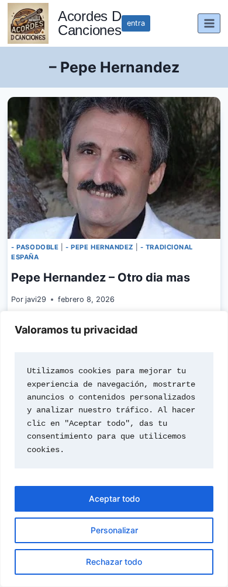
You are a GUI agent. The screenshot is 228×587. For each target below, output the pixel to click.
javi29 (35, 299)
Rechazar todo (114, 562)
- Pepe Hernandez (99, 247)
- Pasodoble (34, 247)
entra (136, 23)
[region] (114, 449)
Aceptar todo (114, 498)
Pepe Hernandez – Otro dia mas (100, 277)
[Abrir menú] (209, 23)
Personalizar (114, 530)
